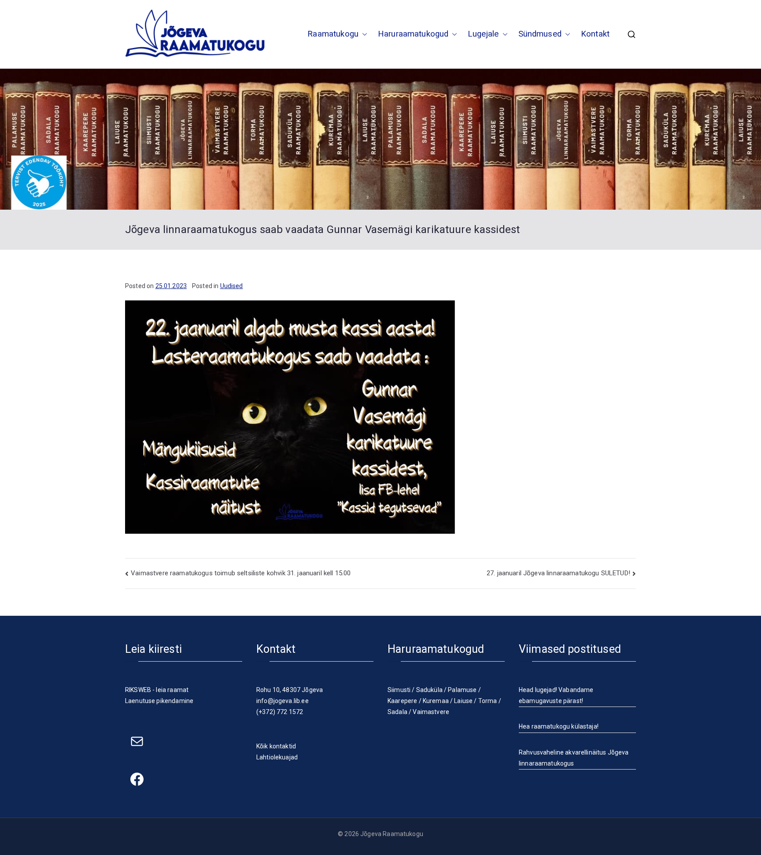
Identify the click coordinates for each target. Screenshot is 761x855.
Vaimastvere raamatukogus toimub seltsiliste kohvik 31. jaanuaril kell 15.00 (241, 573)
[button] (362, 34)
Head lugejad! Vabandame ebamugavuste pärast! (556, 695)
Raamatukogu (332, 34)
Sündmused (540, 34)
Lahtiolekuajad (277, 757)
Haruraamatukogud (413, 34)
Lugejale (483, 34)
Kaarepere (402, 700)
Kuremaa (436, 700)
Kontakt (595, 34)
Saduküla (429, 689)
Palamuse (462, 689)
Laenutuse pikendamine (159, 700)
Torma (487, 700)
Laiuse (463, 700)
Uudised (231, 285)
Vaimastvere (431, 711)
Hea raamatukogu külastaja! (558, 726)
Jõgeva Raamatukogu (391, 833)
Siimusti (399, 689)
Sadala (397, 711)
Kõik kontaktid (276, 746)
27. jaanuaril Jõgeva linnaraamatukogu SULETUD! (558, 573)
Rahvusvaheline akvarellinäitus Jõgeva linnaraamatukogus (574, 758)
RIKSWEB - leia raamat (156, 689)
